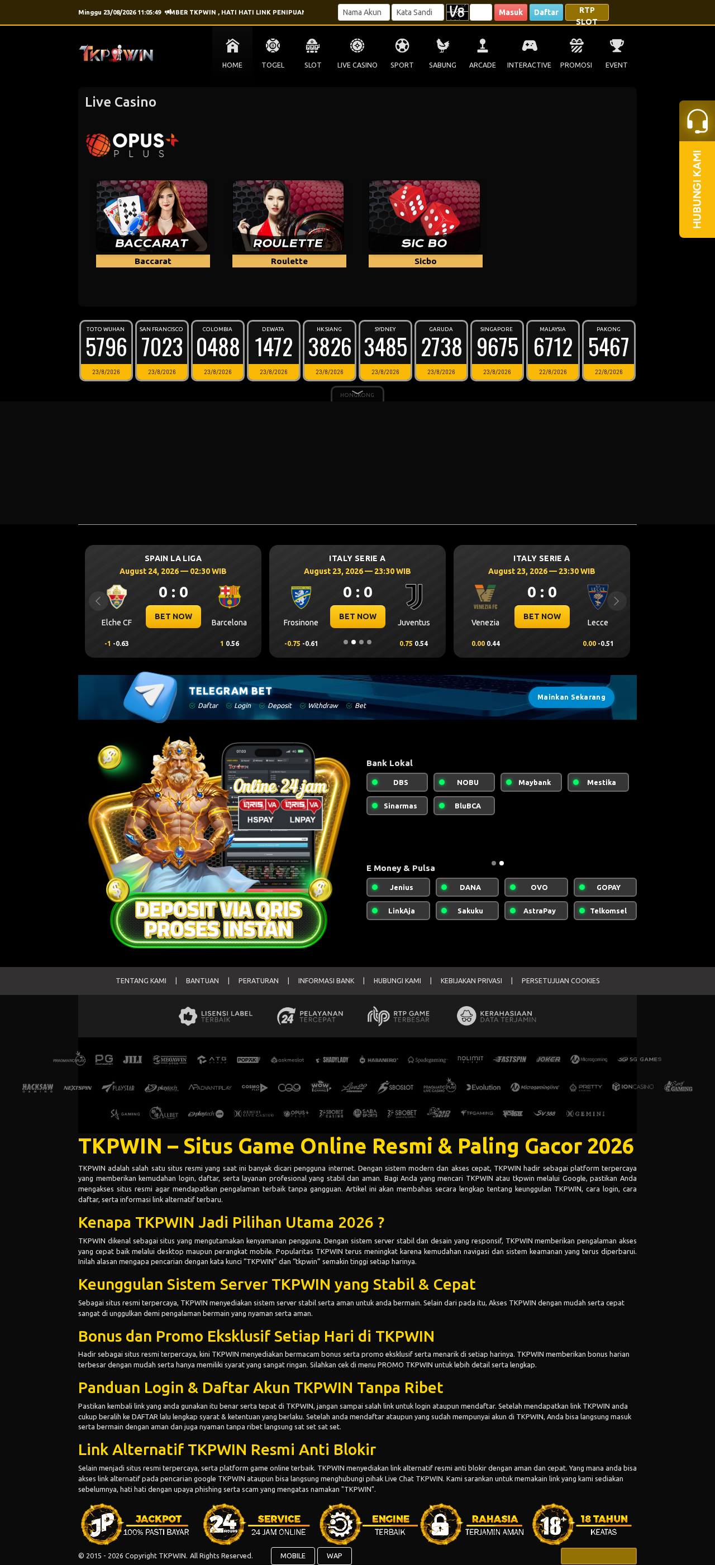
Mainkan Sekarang (571, 697)
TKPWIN (93, 1168)
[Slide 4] (369, 642)
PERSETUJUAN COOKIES (561, 980)
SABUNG (442, 65)
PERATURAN (259, 980)
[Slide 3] (361, 642)
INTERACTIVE (529, 65)
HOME (232, 65)
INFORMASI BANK (326, 980)
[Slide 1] (346, 642)
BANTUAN (202, 980)
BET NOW (173, 616)
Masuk (511, 12)
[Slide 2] (353, 642)
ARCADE (482, 65)
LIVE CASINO (357, 65)
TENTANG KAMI (141, 980)
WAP (334, 1555)
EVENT (617, 65)
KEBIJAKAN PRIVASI (471, 980)
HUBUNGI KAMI (397, 980)
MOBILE (293, 1555)
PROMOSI (576, 65)
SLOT (313, 65)
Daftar (546, 12)
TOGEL (272, 65)
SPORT (402, 65)
